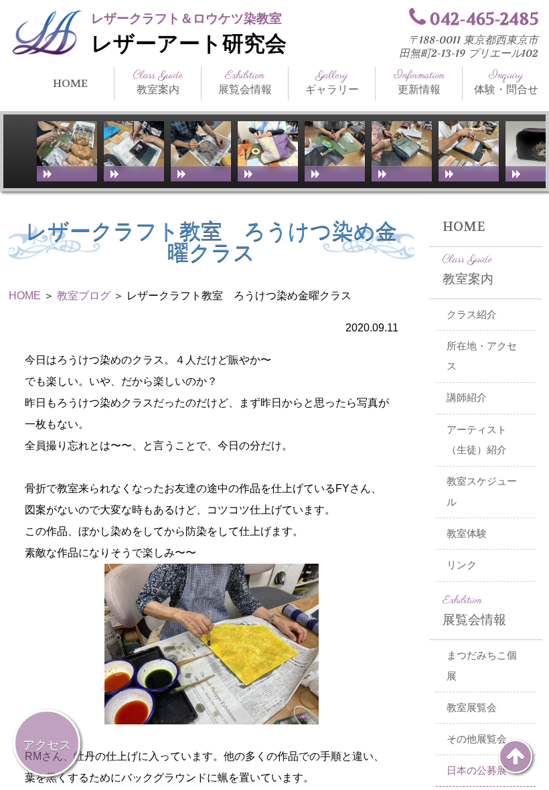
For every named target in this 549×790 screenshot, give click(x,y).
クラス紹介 (472, 314)
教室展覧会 (472, 707)
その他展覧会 (477, 739)
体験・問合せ (506, 82)
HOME (70, 83)
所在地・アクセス (482, 356)
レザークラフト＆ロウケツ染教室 (186, 18)
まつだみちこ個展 (482, 666)
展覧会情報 (245, 82)
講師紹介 (467, 397)
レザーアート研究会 (189, 44)
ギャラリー (332, 82)
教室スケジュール (482, 492)
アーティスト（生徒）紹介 (477, 440)
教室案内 (158, 82)
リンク (462, 565)
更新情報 (419, 82)
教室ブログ (83, 295)
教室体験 (467, 533)
